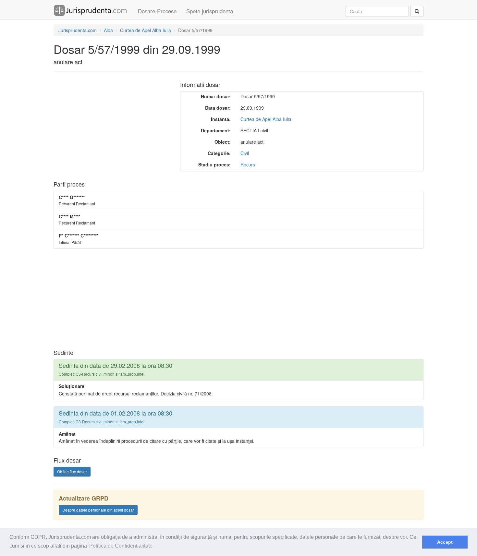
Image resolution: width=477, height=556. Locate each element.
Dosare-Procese (157, 11)
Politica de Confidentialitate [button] (121, 546)
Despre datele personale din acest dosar (98, 510)
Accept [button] (445, 542)
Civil (244, 153)
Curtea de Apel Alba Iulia (265, 119)
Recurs (247, 164)
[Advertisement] (108, 123)
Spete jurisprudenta (209, 11)
